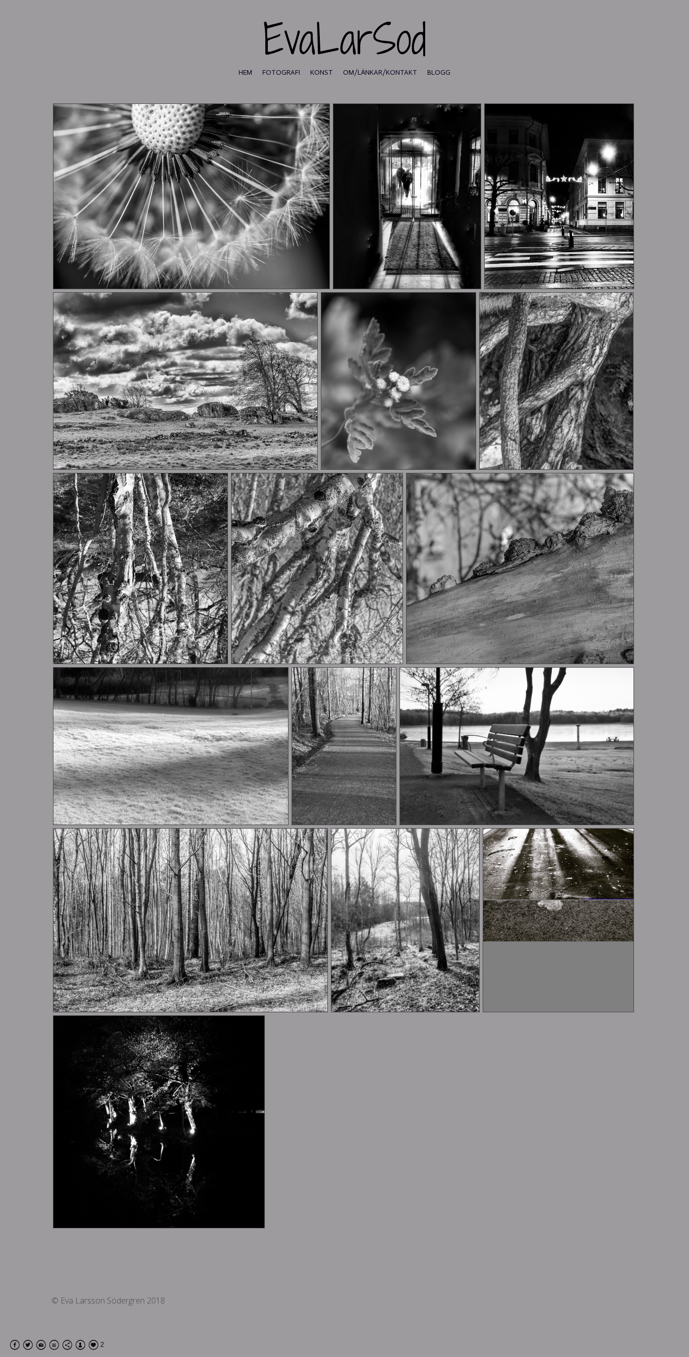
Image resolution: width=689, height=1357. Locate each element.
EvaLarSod (344, 39)
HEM (245, 72)
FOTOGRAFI (281, 72)
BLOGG (438, 72)
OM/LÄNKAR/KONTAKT (380, 72)
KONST (321, 72)
